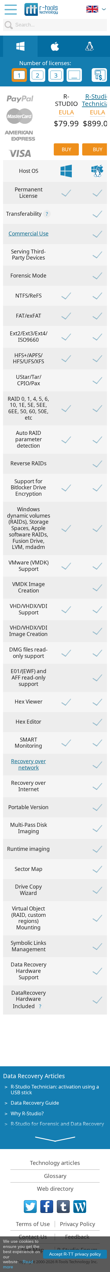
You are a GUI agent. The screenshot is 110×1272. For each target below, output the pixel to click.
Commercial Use (29, 233)
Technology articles (55, 1162)
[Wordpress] (79, 1206)
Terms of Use (33, 1224)
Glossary (55, 1175)
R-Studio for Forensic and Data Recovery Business (57, 1126)
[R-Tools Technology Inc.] (41, 9)
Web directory (55, 1188)
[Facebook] (46, 1206)
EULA (66, 112)
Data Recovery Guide (35, 1102)
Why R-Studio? (27, 1113)
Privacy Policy (77, 1224)
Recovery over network (28, 764)
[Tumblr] (63, 1206)
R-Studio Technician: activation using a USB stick (55, 1089)
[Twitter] (30, 1206)
